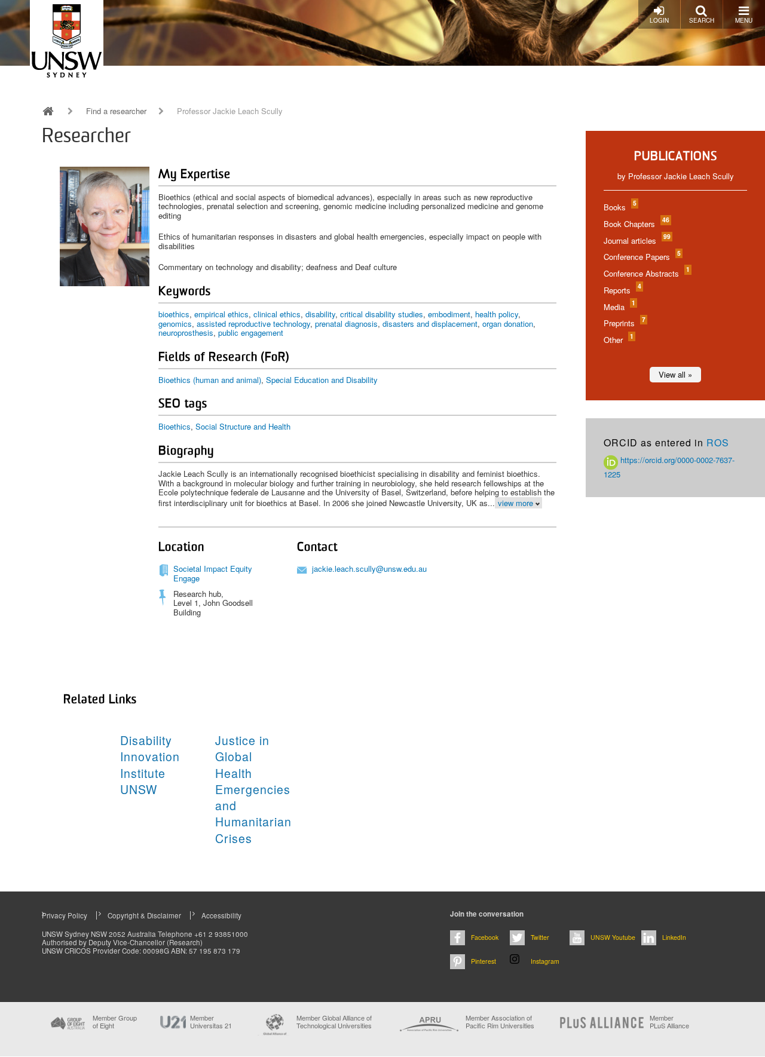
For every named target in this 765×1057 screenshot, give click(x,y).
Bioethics (174, 426)
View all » (675, 374)
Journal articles (636, 240)
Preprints (624, 323)
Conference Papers (642, 256)
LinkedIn (674, 937)
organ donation (507, 323)
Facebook (484, 937)
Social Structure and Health (242, 426)
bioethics (173, 314)
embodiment (449, 314)
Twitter (540, 937)
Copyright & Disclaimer (144, 915)
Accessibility (221, 915)
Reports (622, 290)
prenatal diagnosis (346, 323)
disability (320, 314)
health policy (496, 314)
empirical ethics (221, 314)
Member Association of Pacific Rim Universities (500, 1022)
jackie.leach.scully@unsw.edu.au (369, 568)
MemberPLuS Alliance (669, 1022)
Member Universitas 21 (211, 1022)
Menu (743, 20)
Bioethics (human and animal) (209, 379)
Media (619, 306)
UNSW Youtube (612, 937)
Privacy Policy (64, 915)
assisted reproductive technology (253, 323)
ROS (717, 442)
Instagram (545, 961)
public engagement (250, 332)
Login (659, 20)
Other (618, 339)
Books (619, 207)
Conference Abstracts (646, 273)
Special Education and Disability (322, 379)
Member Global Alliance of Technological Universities (334, 1022)
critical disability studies (381, 314)
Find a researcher (116, 111)
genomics (175, 323)
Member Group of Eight (115, 1022)
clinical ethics (277, 314)
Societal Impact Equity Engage (212, 573)
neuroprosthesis (185, 332)
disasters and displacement (430, 323)
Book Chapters (636, 223)
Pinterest (483, 961)
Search (701, 20)
